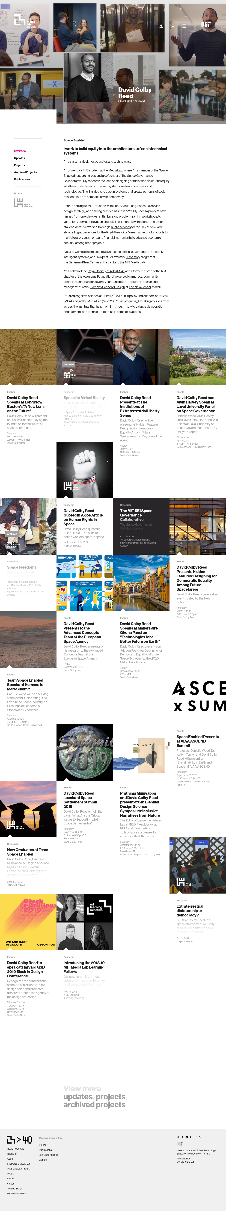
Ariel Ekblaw (13, 585)
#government (70, 422)
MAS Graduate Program (19, 1168)
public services (121, 227)
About (10, 1158)
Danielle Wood (184, 447)
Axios (70, 542)
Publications (22, 179)
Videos (10, 1183)
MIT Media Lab (135, 262)
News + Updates (15, 1148)
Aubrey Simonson (73, 415)
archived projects (95, 1104)
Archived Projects (25, 172)
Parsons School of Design (107, 287)
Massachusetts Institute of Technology (196, 1150)
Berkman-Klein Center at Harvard (91, 262)
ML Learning (72, 994)
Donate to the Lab (186, 1161)
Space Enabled (73, 545)
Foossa (142, 206)
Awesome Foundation (97, 276)
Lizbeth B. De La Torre (32, 585)
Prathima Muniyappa (130, 854)
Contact (43, 1159)
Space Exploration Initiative (80, 412)
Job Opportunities (48, 1154)
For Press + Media (16, 1193)
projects (111, 1096)
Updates (19, 158)
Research (12, 1153)
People (10, 1173)
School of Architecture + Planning (193, 1153)
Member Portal (14, 1188)
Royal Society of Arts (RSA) (106, 271)
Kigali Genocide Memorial (123, 232)
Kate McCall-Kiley (92, 415)
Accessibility (183, 1158)
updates (78, 1096)
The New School (140, 287)
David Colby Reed (16, 442)
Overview (20, 151)
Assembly (133, 257)
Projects (19, 165)
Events (10, 1178)
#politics (82, 422)
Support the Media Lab (19, 1163)
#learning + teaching (74, 998)
